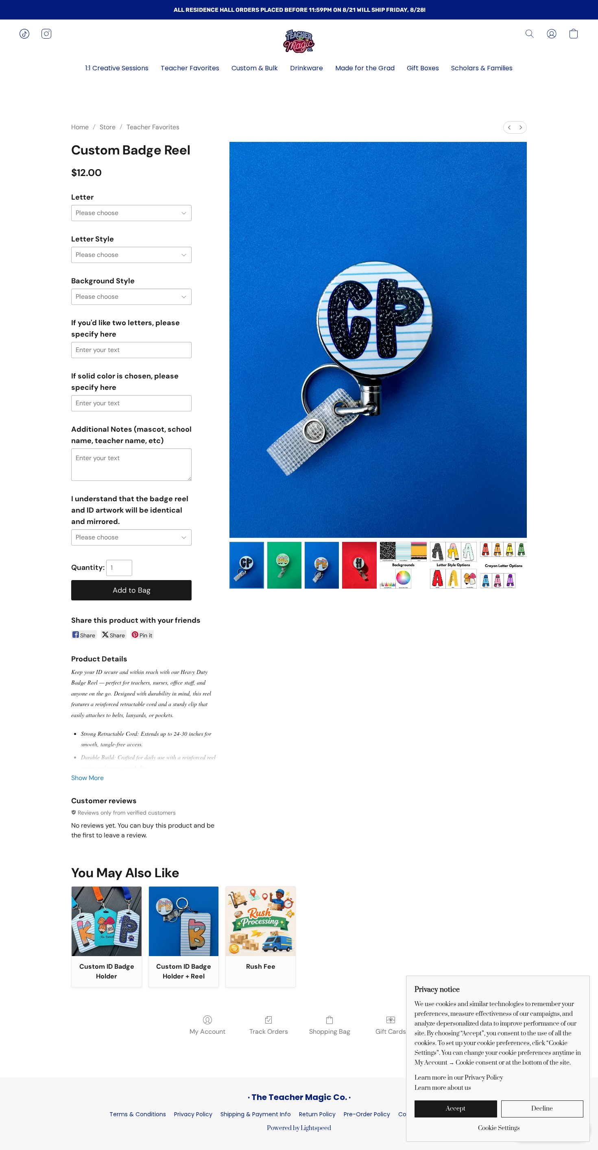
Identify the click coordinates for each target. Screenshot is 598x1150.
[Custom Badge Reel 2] (322, 565)
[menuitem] (509, 127)
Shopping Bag (329, 1031)
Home (80, 127)
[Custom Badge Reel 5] (453, 565)
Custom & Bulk (254, 68)
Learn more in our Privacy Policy (459, 1078)
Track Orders (268, 1031)
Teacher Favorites (190, 68)
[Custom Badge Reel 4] (403, 565)
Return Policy (317, 1114)
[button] (299, 42)
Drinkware (306, 68)
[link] (499, 1125)
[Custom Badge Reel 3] (359, 565)
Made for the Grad (365, 68)
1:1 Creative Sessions (116, 68)
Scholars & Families (482, 68)
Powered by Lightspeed (299, 1128)
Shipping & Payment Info (255, 1114)
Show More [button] (87, 778)
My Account (207, 1031)
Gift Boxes (423, 68)
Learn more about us (443, 1088)
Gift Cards (390, 1031)
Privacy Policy (193, 1114)
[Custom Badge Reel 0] (246, 565)
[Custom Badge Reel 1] (284, 565)
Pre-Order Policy (367, 1114)
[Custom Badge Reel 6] (503, 565)
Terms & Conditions (137, 1114)
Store (108, 127)
